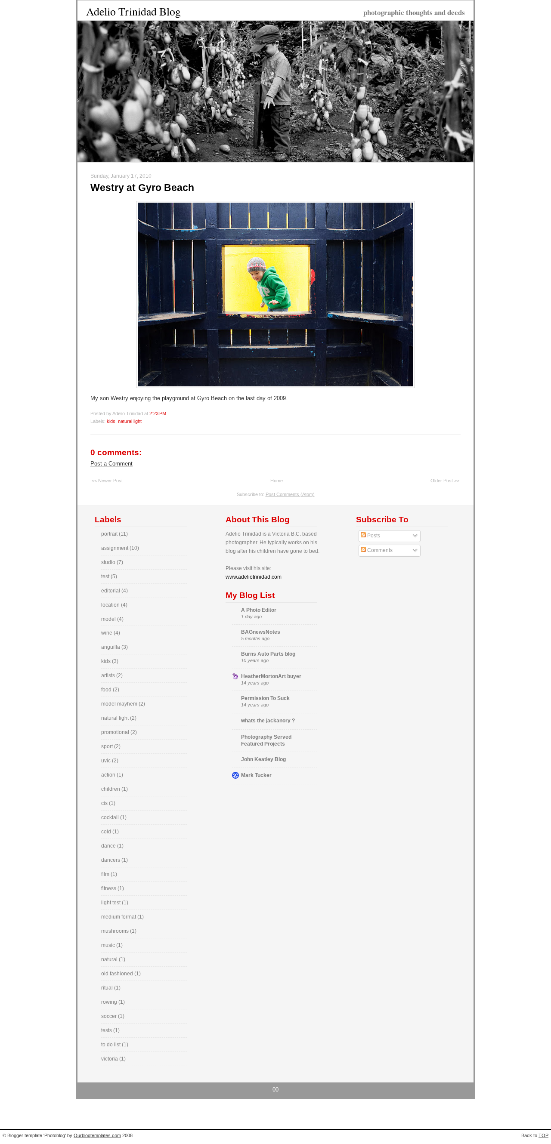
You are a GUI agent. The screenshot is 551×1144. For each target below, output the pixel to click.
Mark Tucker (256, 775)
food (107, 690)
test (106, 577)
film (106, 874)
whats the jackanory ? (268, 721)
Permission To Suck (265, 698)
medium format (119, 917)
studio (109, 562)
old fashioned (117, 974)
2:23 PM (157, 413)
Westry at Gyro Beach (142, 187)
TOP (543, 1135)
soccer (109, 1016)
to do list (111, 1045)
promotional (115, 732)
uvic (106, 761)
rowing (109, 1002)
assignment (115, 548)
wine (107, 633)
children (111, 789)
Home (276, 480)
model (109, 619)
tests (107, 1030)
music (108, 945)
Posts (373, 536)
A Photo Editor (258, 610)
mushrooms (115, 931)
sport (107, 746)
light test (111, 903)
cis (105, 803)
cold (106, 832)
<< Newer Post (107, 480)
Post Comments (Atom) (290, 494)
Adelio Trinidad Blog (133, 11)
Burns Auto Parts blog (268, 654)
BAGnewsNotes (260, 632)
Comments (379, 550)
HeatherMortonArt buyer (271, 676)
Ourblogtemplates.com (97, 1135)
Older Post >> (444, 480)
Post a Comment (111, 463)
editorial (111, 591)
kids (111, 421)
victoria (110, 1059)
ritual (107, 988)
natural (110, 959)
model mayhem (120, 704)
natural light (130, 421)
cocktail (110, 817)
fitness (109, 888)
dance (109, 846)
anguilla (111, 647)
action (109, 775)
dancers (111, 860)
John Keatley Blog (263, 759)
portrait (110, 534)
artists (108, 675)
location (111, 605)
